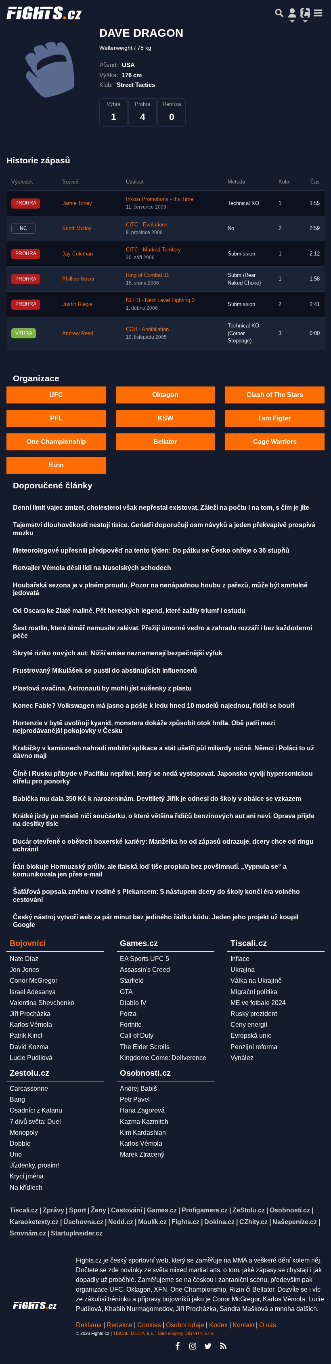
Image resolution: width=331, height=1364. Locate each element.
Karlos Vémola (31, 1024)
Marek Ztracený (142, 1154)
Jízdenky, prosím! (34, 1165)
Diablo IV (133, 1002)
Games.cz (162, 1210)
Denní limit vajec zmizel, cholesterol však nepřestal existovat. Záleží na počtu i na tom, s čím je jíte (161, 507)
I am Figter (275, 418)
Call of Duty (136, 1035)
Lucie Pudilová (31, 1057)
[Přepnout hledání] (279, 13)
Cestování (126, 1210)
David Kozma (29, 1046)
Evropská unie (251, 1035)
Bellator (165, 441)
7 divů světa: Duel (35, 1121)
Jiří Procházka (30, 1013)
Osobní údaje (185, 1325)
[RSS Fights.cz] (223, 1346)
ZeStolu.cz (249, 1210)
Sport (77, 1210)
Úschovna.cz (83, 1221)
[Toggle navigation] (318, 13)
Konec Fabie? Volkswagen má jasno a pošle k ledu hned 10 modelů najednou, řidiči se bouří (153, 705)
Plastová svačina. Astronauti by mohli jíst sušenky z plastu (102, 688)
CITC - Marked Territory (153, 250)
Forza (128, 1013)
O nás (267, 1325)
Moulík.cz (152, 1221)
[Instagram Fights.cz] (192, 1346)
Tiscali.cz (24, 1210)
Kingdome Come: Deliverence (163, 1057)
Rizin (56, 465)
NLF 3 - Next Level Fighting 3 (160, 300)
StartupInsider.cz (77, 1233)
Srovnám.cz (28, 1233)
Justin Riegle (77, 304)
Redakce (119, 1325)
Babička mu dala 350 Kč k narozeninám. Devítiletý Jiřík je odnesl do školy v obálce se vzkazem (157, 798)
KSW (165, 418)
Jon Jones (24, 969)
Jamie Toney (77, 203)
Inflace (239, 958)
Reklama (89, 1325)
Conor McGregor (33, 980)
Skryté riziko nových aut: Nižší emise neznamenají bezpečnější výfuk (117, 653)
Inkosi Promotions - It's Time (159, 199)
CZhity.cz (253, 1221)
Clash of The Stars (275, 394)
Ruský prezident (253, 1013)
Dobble (20, 1143)
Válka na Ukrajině (256, 980)
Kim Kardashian (143, 1132)
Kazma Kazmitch (144, 1121)
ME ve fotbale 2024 (258, 1002)
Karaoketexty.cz (34, 1221)
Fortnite (131, 1024)
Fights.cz (185, 1221)
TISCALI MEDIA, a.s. (133, 1333)
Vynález (241, 1057)
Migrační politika (253, 991)
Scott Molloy (77, 228)
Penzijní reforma (253, 1046)
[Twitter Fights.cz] (208, 1346)
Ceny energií (248, 1024)
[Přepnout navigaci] (292, 13)
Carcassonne (29, 1088)
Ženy (98, 1210)
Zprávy (53, 1210)
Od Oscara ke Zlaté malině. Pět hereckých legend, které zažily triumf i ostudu (129, 610)
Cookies (149, 1325)
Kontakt (244, 1325)
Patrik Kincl (26, 1035)
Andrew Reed (77, 333)
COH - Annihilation (147, 329)
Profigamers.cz (205, 1210)
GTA (126, 991)
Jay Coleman (77, 254)
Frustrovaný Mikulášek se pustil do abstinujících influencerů (105, 670)
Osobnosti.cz (290, 1210)
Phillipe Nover (78, 279)
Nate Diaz (24, 958)
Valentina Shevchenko (42, 1002)
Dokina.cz (219, 1221)
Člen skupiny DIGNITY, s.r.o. (186, 1333)
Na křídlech (26, 1187)
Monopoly (24, 1132)
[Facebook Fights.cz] (177, 1346)
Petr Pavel (135, 1099)
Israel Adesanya (33, 991)
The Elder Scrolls (145, 1046)
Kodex (219, 1325)
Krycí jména (27, 1176)
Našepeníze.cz (294, 1221)
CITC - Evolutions (147, 225)
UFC (56, 394)
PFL (56, 418)
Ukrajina (242, 969)
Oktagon (165, 394)
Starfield (132, 980)
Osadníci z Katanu (36, 1110)
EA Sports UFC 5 (144, 958)
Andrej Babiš (138, 1088)
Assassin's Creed (145, 969)
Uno (16, 1154)
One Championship (56, 441)
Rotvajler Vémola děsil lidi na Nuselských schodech (92, 567)
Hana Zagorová (142, 1110)
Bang (17, 1099)
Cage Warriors (275, 441)
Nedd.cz (120, 1221)
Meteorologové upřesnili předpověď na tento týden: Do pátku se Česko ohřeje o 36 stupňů (151, 550)
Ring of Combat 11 (147, 275)
